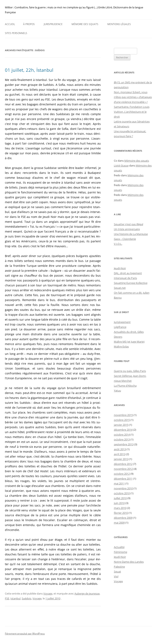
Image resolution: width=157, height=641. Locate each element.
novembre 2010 (123, 488)
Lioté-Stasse (121, 165)
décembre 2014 (123, 429)
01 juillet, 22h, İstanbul (29, 70)
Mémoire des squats (85, 24)
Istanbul (15, 598)
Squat (117, 571)
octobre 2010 (122, 493)
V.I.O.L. (118, 244)
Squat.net (120, 288)
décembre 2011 (123, 478)
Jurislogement (122, 322)
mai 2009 (119, 522)
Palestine (119, 566)
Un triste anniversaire (127, 229)
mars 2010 (120, 508)
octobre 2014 (122, 434)
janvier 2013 (121, 459)
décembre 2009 (123, 518)
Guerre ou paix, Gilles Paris (130, 371)
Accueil (10, 24)
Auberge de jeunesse (87, 593)
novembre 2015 (123, 415)
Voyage (47, 593)
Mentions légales (119, 24)
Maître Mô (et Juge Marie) (129, 341)
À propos (29, 24)
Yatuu (117, 390)
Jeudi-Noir (120, 268)
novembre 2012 (123, 469)
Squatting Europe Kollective (130, 283)
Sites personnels (16, 33)
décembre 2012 (123, 464)
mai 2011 (119, 483)
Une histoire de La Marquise (131, 234)
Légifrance (120, 327)
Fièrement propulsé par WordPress (25, 633)
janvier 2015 (121, 425)
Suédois (26, 598)
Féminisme (120, 552)
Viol (116, 576)
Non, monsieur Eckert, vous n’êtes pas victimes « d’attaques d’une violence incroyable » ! (133, 97)
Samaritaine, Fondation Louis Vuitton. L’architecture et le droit (131, 111)
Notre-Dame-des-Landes (129, 562)
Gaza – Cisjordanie (125, 239)
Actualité (119, 547)
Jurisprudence (53, 24)
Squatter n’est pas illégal (128, 224)
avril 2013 (119, 454)
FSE (7, 598)
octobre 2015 (122, 420)
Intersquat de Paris (125, 278)
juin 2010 (119, 503)
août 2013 (120, 449)
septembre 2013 (123, 444)
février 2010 (121, 513)
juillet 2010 (120, 498)
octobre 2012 (122, 474)
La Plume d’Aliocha (125, 385)
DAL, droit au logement (128, 273)
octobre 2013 (122, 439)
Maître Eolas (121, 346)
